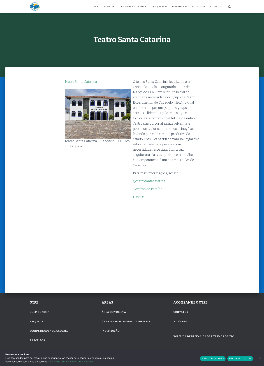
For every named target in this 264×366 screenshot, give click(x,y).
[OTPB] (34, 6)
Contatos (216, 6)
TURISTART (110, 6)
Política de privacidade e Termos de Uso (71, 361)
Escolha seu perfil (133, 6)
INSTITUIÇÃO (110, 330)
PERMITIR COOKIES (213, 358)
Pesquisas (158, 6)
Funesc (138, 197)
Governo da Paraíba (147, 189)
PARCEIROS (37, 340)
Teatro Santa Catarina (81, 82)
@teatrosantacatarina (149, 181)
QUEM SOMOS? (39, 312)
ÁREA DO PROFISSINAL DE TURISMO (125, 321)
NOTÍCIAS (180, 321)
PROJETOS (36, 321)
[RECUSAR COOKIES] (259, 358)
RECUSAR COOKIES (240, 358)
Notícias (197, 6)
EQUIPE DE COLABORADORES (49, 330)
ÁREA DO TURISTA (113, 312)
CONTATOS (180, 312)
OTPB (94, 6)
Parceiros (178, 6)
